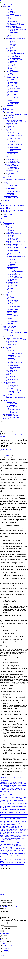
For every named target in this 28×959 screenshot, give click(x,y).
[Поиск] (0, 221)
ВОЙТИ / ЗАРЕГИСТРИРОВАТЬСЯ (8, 906)
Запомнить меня (5, 928)
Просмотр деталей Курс (6, 449)
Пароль (2, 925)
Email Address (3, 923)
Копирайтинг (10, 435)
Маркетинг (18, 435)
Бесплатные (3, 435)
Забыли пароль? (4, 933)
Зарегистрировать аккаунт (7, 940)
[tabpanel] (14, 614)
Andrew (2, 894)
